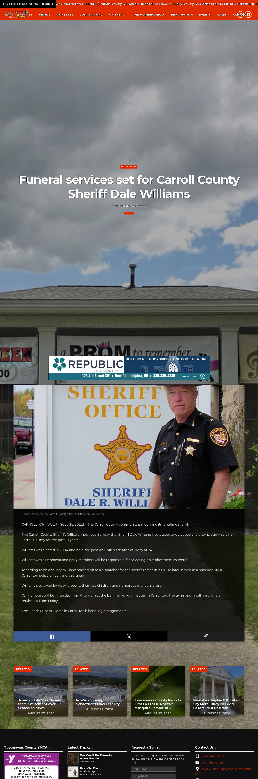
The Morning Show (149, 14)
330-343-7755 (213, 756)
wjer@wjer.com (214, 762)
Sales (222, 14)
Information (182, 14)
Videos (44, 14)
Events (205, 14)
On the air (118, 14)
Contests (65, 14)
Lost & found (91, 14)
